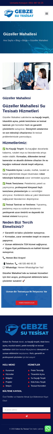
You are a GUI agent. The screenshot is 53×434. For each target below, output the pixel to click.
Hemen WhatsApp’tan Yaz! (31, 267)
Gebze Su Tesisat (22, 429)
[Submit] (26, 416)
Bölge (25, 40)
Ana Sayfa (8, 40)
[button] (47, 13)
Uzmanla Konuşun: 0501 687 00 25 (26, 3)
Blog (18, 40)
